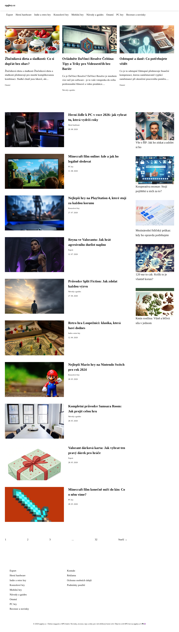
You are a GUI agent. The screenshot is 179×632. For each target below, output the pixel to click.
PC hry (119, 14)
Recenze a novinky (136, 14)
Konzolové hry (61, 14)
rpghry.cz (10, 5)
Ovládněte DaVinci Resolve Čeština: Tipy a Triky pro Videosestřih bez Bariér (88, 64)
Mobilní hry (77, 14)
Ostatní (110, 14)
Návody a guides (94, 14)
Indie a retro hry (42, 14)
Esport (9, 14)
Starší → (122, 539)
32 (96, 539)
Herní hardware (23, 14)
